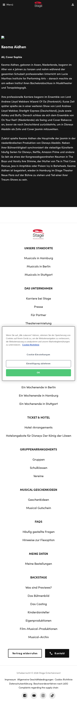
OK (38, 372)
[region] (38, 353)
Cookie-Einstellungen (38, 354)
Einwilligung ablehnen (38, 363)
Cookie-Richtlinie (30, 345)
